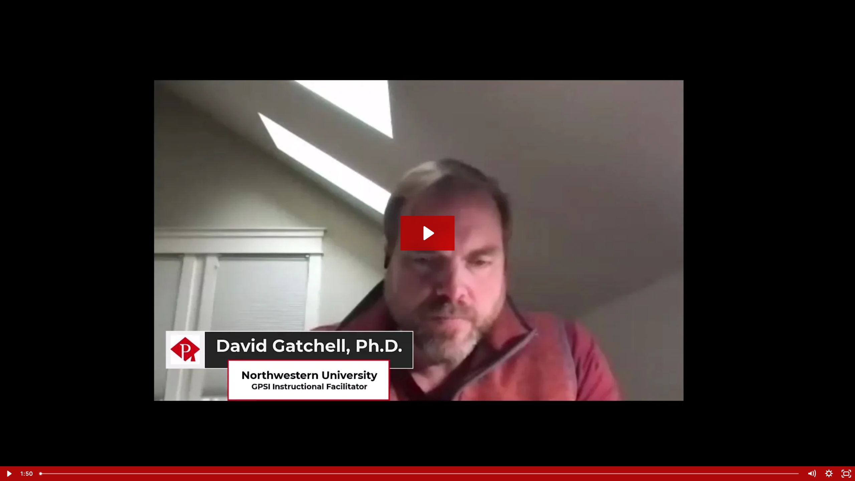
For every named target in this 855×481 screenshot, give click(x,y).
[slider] (419, 473)
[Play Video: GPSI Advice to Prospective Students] (427, 233)
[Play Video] (8, 473)
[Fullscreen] (846, 473)
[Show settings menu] (829, 473)
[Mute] (811, 473)
